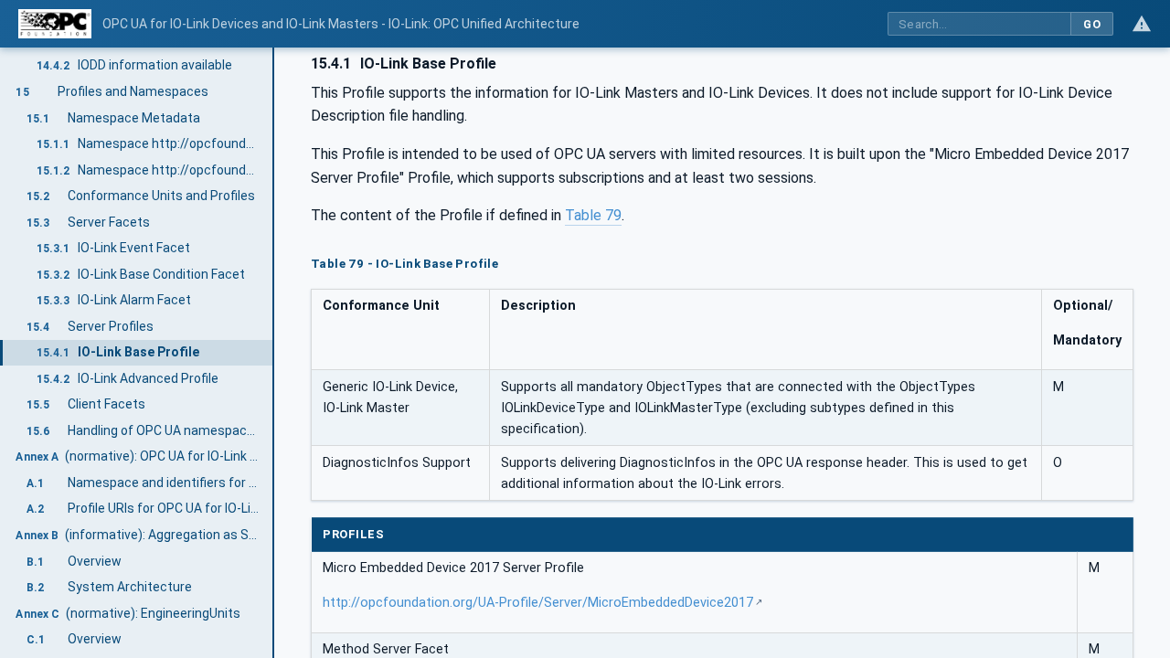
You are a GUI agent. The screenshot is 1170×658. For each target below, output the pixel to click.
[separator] (274, 353)
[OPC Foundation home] (54, 23)
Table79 (593, 215)
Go (1092, 24)
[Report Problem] (1142, 24)
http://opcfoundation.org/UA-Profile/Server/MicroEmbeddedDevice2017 (538, 602)
